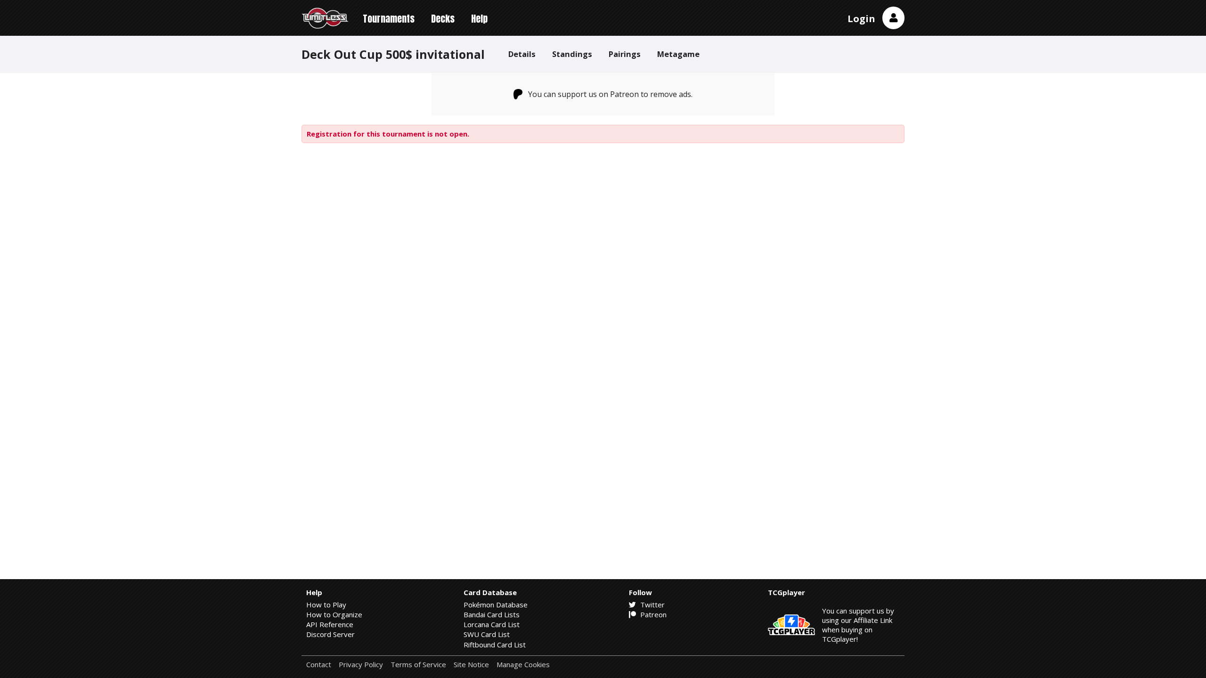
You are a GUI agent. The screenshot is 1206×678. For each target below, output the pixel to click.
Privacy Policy (361, 665)
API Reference (329, 624)
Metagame (678, 53)
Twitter (651, 604)
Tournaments (389, 18)
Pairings (625, 53)
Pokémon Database (496, 604)
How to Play (326, 604)
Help (479, 18)
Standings (572, 53)
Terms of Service (418, 665)
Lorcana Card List (492, 624)
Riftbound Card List (495, 644)
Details (522, 53)
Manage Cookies (523, 665)
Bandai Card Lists (492, 614)
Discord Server (330, 634)
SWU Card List (487, 634)
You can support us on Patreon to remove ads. (610, 94)
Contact (318, 665)
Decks (443, 18)
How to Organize (334, 614)
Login (861, 18)
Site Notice (471, 665)
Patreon (652, 614)
